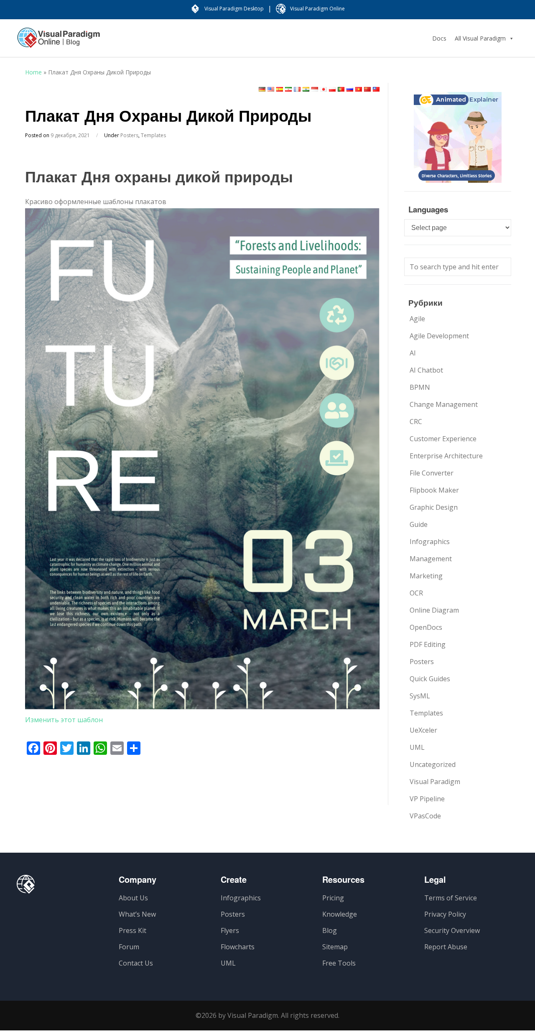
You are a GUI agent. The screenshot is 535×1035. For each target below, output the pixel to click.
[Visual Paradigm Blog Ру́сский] (58, 41)
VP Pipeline (427, 798)
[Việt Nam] (358, 89)
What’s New (137, 914)
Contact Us (136, 963)
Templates (153, 135)
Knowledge (339, 914)
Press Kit (132, 930)
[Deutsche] (262, 89)
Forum (129, 946)
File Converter (431, 473)
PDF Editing (428, 644)
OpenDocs (426, 627)
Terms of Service (450, 897)
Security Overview (452, 930)
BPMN (420, 387)
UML (417, 747)
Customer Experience (443, 438)
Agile (417, 318)
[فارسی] (288, 89)
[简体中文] (367, 89)
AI (413, 353)
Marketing (426, 575)
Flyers (230, 930)
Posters (129, 135)
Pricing (333, 897)
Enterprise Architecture (446, 455)
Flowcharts (238, 946)
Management (431, 558)
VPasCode (425, 815)
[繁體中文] (376, 89)
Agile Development (439, 335)
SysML (420, 695)
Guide (419, 524)
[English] (271, 89)
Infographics (430, 541)
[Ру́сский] (349, 89)
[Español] (279, 89)
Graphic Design (434, 507)
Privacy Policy (445, 914)
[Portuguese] (341, 89)
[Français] (297, 89)
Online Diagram (434, 610)
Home (33, 72)
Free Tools (339, 963)
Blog (329, 930)
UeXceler (423, 730)
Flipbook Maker (434, 490)
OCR (416, 593)
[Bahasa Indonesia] (314, 89)
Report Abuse (445, 946)
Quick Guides (430, 678)
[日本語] (323, 89)
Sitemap (335, 946)
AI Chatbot (426, 370)
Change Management (444, 404)
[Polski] (332, 89)
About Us (133, 897)
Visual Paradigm (435, 781)
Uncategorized (433, 764)
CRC (416, 421)
